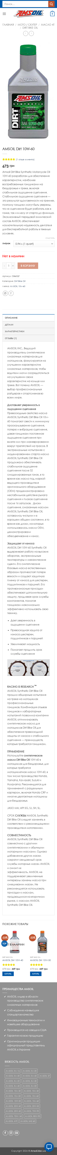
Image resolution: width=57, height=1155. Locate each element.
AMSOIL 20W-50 (31, 1106)
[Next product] (25, 33)
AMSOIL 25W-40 (13, 1111)
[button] (4, 14)
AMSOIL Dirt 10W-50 (40, 960)
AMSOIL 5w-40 (13, 1086)
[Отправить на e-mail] (16, 1133)
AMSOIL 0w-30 (13, 1075)
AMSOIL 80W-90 (32, 1116)
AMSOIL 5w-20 (13, 1081)
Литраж (6, 243)
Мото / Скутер (27, 24)
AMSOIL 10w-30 (13, 1091)
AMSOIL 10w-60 (17, 286)
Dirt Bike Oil (30, 27)
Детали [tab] (9, 324)
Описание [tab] (11, 317)
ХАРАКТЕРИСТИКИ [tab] (15, 331)
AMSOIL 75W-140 (14, 1116)
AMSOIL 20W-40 (13, 1106)
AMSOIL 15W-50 (13, 1101)
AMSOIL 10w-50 (13, 1096)
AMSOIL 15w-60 (31, 1101)
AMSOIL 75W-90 (31, 1111)
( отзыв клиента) (25, 159)
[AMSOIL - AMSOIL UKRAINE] (29, 13)
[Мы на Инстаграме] (11, 1133)
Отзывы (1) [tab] (11, 338)
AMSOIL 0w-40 (30, 1075)
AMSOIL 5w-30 (30, 1081)
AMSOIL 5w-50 (30, 1086)
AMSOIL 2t (45, 1075)
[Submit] (51, 4)
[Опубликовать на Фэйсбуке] (11, 293)
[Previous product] (31, 33)
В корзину (28, 265)
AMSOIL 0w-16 (13, 1071)
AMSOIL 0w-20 (30, 1071)
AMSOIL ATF (11, 1121)
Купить (8, 974)
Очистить (50, 238)
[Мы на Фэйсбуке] (5, 1133)
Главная (8, 24)
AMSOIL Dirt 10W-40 (12, 960)
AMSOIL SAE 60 (27, 1121)
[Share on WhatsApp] (5, 293)
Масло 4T (47, 24)
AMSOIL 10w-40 (31, 1091)
